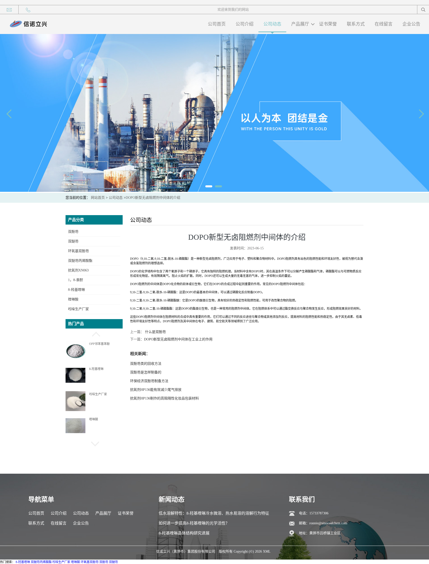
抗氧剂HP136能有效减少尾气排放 (155, 390)
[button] (94, 333)
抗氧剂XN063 (78, 270)
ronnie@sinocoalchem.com (328, 523)
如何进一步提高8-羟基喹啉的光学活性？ (194, 523)
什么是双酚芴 (155, 332)
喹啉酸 (73, 299)
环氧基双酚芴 (78, 251)
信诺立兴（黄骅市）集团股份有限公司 (185, 551)
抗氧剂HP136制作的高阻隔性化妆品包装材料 (164, 398)
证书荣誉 (328, 24)
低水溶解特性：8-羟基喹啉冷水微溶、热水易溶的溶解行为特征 (214, 513)
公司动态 (272, 24)
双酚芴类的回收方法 (145, 363)
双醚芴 (73, 241)
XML (267, 551)
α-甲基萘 (95, 419)
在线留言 (384, 24)
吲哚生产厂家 (78, 309)
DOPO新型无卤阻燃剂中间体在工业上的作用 (178, 339)
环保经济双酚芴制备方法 (149, 381)
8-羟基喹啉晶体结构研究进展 (184, 533)
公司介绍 (244, 24)
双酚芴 (73, 231)
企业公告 (411, 24)
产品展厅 (300, 24)
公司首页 (217, 24)
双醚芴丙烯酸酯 (80, 261)
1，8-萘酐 (75, 280)
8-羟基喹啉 (76, 290)
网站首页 (98, 197)
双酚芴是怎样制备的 (145, 372)
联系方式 (356, 24)
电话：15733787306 (313, 513)
